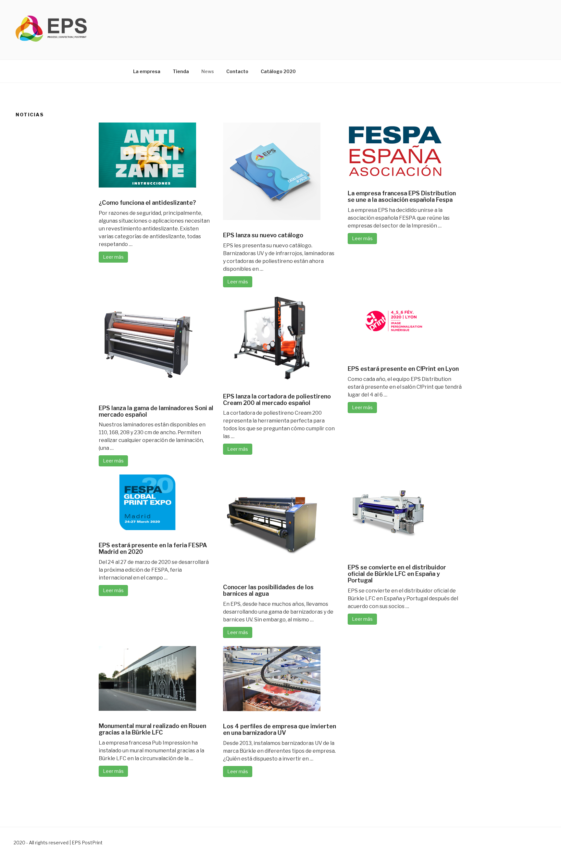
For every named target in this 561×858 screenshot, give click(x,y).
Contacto (237, 71)
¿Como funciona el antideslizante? (147, 202)
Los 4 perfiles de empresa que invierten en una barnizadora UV (279, 729)
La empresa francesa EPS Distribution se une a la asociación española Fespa (402, 196)
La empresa (146, 71)
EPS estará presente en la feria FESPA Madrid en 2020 (153, 548)
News (207, 71)
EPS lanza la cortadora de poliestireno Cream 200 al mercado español (277, 399)
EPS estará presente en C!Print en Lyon (403, 368)
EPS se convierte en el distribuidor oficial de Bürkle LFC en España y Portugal (397, 574)
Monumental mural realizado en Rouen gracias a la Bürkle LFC (152, 729)
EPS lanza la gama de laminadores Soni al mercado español (156, 411)
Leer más (113, 257)
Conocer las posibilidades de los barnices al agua (268, 590)
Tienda (181, 71)
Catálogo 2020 (278, 71)
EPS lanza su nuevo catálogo (263, 235)
